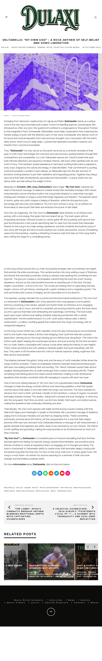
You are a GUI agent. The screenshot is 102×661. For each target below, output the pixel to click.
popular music (43, 491)
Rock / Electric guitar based (63, 47)
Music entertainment (50, 488)
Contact (79, 603)
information (19, 464)
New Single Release (25, 491)
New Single (10, 491)
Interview (55, 600)
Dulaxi (5, 47)
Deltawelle (71, 121)
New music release (82, 488)
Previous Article (24, 505)
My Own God (66, 488)
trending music (65, 491)
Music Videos (16, 603)
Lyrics (35, 603)
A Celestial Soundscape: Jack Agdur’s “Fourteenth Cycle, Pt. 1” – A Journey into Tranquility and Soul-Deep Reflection (74, 514)
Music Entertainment (24, 47)
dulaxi (20, 488)
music (35, 488)
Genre (28, 488)
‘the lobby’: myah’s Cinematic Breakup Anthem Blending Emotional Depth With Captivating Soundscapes (25, 514)
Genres (41, 47)
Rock (54, 491)
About (95, 603)
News (71, 600)
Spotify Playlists (56, 603)
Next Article (80, 505)
